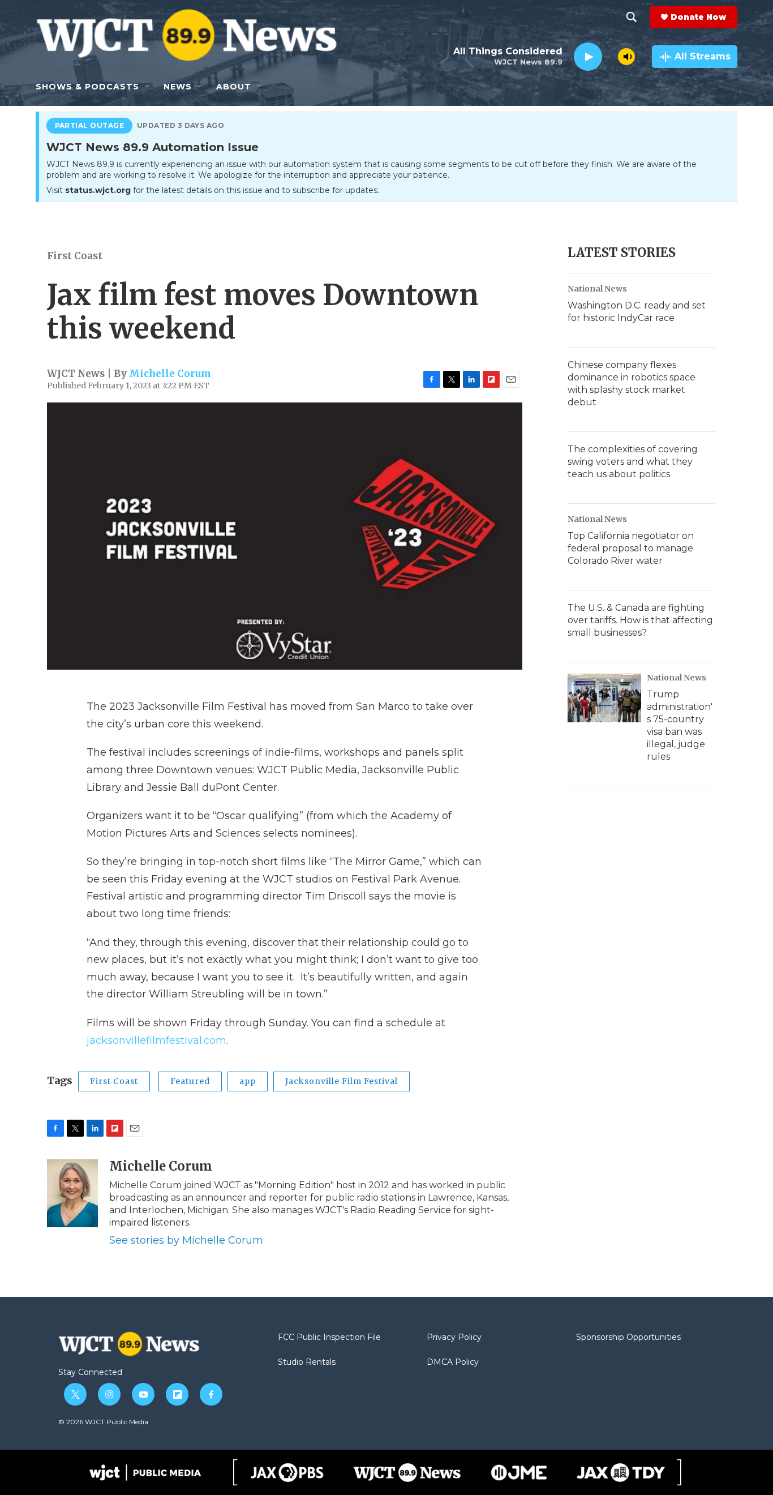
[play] (588, 56)
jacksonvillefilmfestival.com (156, 1040)
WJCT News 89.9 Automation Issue (152, 148)
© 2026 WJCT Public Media (103, 1421)
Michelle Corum (170, 373)
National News (597, 289)
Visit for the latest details (212, 190)
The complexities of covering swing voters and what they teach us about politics (633, 461)
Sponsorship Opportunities (628, 1337)
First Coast (74, 256)
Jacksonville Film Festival (341, 1081)
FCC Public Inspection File (329, 1337)
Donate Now (698, 17)
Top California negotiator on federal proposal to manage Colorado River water (631, 548)
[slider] (610, 56)
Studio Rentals (307, 1362)
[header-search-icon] (631, 17)
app (247, 1081)
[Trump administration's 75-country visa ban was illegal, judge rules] (604, 698)
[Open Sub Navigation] (147, 86)
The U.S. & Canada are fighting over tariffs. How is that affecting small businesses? (640, 620)
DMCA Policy (453, 1362)
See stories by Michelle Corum (186, 1240)
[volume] (626, 56)
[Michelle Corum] (72, 1193)
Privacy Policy (454, 1337)
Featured (190, 1081)
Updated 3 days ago (181, 126)
